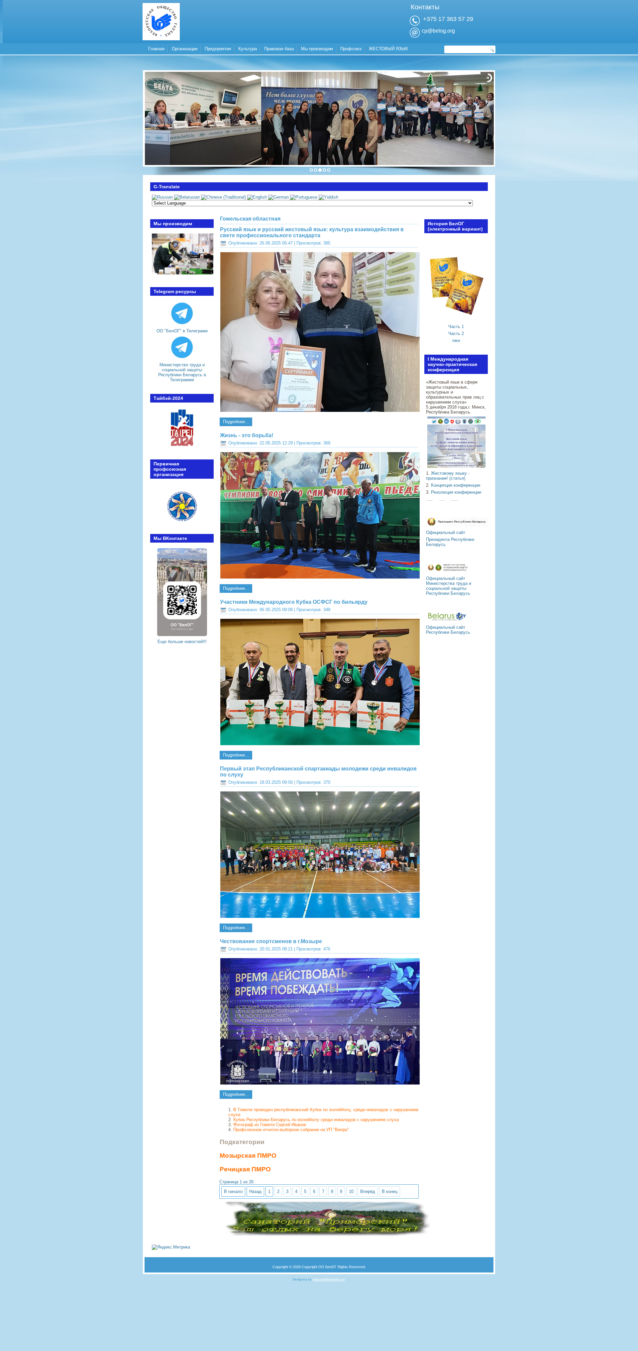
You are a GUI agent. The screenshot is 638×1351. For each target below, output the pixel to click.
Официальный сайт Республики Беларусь (448, 630)
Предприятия (218, 48)
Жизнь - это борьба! (246, 435)
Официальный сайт (445, 532)
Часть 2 (456, 333)
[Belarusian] (187, 197)
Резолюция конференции (456, 492)
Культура (247, 48)
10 (351, 1191)
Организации (184, 48)
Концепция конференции (455, 485)
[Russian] (162, 197)
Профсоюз (351, 48)
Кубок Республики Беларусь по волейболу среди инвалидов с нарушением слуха (316, 1119)
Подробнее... (236, 421)
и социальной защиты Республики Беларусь (448, 588)
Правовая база (279, 48)
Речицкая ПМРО (245, 1169)
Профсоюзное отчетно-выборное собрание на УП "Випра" (291, 1129)
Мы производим (317, 48)
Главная (156, 48)
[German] (278, 197)
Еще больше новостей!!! (182, 641)
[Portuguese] (303, 197)
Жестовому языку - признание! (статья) (448, 476)
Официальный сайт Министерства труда (447, 581)
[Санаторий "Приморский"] (325, 1234)
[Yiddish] (328, 197)
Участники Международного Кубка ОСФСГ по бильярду (294, 602)
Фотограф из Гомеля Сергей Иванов (269, 1124)
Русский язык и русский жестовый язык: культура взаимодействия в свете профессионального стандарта (312, 232)
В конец (389, 1191)
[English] (257, 197)
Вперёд (367, 1191)
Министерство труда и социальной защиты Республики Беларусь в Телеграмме (182, 372)
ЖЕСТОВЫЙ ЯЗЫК (388, 48)
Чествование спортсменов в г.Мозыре (271, 941)
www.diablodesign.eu (329, 1279)
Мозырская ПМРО (248, 1155)
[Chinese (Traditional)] (223, 197)
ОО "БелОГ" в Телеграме (182, 330)
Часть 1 (456, 326)
